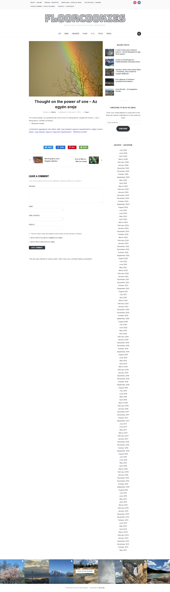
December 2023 (123, 231)
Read (93, 34)
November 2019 (123, 346)
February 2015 (123, 508)
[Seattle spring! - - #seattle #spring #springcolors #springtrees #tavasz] (12, 571)
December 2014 (123, 514)
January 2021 (123, 307)
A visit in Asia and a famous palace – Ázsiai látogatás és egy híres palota (127, 52)
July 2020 (123, 325)
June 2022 (123, 264)
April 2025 (123, 183)
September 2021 (123, 288)
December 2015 (123, 478)
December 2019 (123, 343)
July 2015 (123, 493)
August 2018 (123, 388)
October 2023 (123, 234)
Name (31, 206)
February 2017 (123, 436)
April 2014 (123, 529)
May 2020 (123, 331)
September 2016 (123, 451)
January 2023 (123, 243)
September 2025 (123, 177)
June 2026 (123, 153)
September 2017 (123, 421)
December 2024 (123, 195)
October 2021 (123, 285)
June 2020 (123, 328)
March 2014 (123, 532)
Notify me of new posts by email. (43, 242)
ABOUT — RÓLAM (36, 2)
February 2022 (123, 273)
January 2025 (123, 192)
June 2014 (123, 523)
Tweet (50, 147)
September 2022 (123, 255)
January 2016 (123, 475)
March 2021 (123, 300)
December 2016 (123, 442)
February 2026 (123, 162)
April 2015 (123, 502)
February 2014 (123, 535)
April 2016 (123, 466)
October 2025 (123, 174)
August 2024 (123, 207)
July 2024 (123, 210)
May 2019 (123, 361)
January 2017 (123, 439)
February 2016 (123, 472)
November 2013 (123, 544)
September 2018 (123, 385)
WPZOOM (101, 588)
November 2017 (123, 415)
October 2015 (123, 484)
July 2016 (123, 457)
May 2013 (123, 550)
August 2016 (123, 454)
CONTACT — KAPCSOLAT (66, 6)
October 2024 (123, 201)
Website (32, 225)
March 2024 (123, 222)
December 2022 (123, 246)
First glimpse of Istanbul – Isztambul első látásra (125, 80)
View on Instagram (85, 571)
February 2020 (123, 337)
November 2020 (123, 313)
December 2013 (123, 541)
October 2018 (123, 382)
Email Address (34, 215)
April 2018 (123, 400)
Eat (59, 34)
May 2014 (123, 526)
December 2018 (123, 376)
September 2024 (123, 204)
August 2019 (123, 355)
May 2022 (123, 267)
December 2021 (123, 279)
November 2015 (123, 481)
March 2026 (123, 159)
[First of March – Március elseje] (93, 160)
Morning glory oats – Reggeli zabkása (52, 160)
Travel (109, 34)
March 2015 (123, 505)
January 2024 (123, 228)
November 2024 (123, 198)
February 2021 (123, 304)
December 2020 (123, 309)
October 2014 (123, 520)
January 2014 (123, 538)
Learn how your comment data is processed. (75, 259)
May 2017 (123, 430)
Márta (53, 112)
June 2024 (123, 213)
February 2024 (123, 225)
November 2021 (123, 282)
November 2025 (123, 171)
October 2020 (123, 315)
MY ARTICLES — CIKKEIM (93, 2)
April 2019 (123, 364)
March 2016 (123, 469)
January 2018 (123, 409)
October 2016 (123, 448)
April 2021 (123, 298)
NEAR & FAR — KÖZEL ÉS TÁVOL (71, 2)
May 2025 (123, 180)
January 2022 (123, 276)
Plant (85, 34)
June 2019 (123, 358)
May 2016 (123, 463)
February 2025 (123, 189)
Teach (100, 34)
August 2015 (123, 490)
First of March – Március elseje (81, 160)
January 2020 (123, 340)
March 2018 (123, 403)
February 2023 (123, 240)
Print (85, 147)
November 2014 (123, 517)
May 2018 (123, 397)
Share (62, 147)
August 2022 (123, 258)
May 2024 (123, 216)
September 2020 (123, 319)
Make (67, 34)
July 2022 (123, 261)
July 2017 (123, 424)
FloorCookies (85, 18)
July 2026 (123, 150)
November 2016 (123, 445)
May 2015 (123, 499)
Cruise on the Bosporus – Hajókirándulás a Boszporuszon (127, 61)
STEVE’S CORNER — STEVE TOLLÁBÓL (42, 6)
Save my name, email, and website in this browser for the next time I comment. (56, 234)
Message (32, 186)
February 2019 (123, 370)
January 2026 (123, 165)
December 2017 (123, 412)
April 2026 (123, 156)
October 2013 (123, 547)
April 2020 (123, 334)
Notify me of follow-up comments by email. (47, 238)
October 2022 (123, 252)
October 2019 (123, 349)
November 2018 (123, 379)
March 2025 (123, 186)
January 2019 (123, 373)
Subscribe (123, 129)
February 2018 (123, 406)
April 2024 (123, 219)
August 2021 (123, 292)
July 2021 (123, 294)
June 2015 (123, 496)
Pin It (73, 147)
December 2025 (123, 168)
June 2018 (123, 394)
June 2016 (123, 460)
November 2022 (123, 249)
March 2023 (123, 237)
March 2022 (123, 270)
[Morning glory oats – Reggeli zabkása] (37, 160)
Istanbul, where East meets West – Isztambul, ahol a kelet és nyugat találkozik (128, 72)
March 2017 (123, 433)
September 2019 (123, 352)
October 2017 (123, 418)
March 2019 (123, 367)
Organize (75, 34)
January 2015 (123, 511)
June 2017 (123, 427)
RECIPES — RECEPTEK (52, 2)
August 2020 (123, 322)
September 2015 (123, 487)
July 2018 (123, 391)
